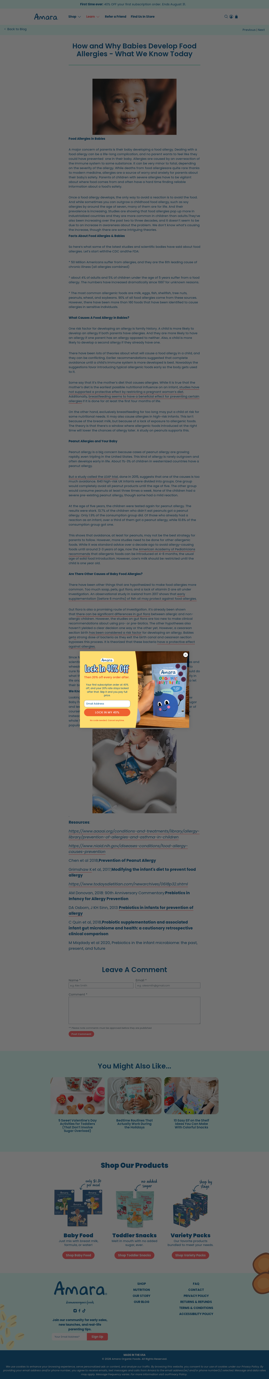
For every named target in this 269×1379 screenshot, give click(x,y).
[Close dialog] (185, 654)
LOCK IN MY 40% (107, 712)
